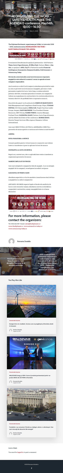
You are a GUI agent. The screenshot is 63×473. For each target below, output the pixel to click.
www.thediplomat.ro (15, 226)
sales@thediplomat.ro (32, 224)
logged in (20, 452)
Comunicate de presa (31, 11)
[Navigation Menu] (54, 2)
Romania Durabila (22, 31)
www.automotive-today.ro (33, 226)
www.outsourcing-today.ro (17, 229)
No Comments (45, 31)
